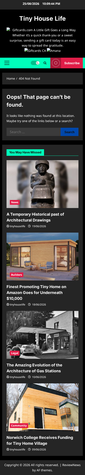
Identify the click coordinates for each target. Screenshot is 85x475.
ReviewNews (71, 465)
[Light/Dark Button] (35, 63)
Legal (14, 353)
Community (19, 425)
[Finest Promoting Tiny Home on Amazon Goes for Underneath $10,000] (42, 256)
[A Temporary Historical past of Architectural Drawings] (42, 184)
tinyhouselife (17, 226)
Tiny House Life (42, 18)
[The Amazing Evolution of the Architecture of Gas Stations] (42, 335)
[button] (7, 62)
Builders (16, 275)
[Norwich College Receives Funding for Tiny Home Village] (42, 407)
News (14, 202)
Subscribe (72, 63)
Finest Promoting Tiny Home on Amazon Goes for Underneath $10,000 (36, 292)
